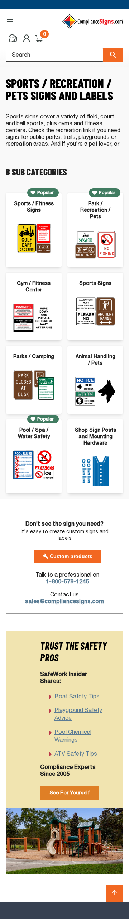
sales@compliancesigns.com (64, 601)
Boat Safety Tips (77, 696)
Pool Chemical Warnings (72, 736)
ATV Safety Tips (75, 754)
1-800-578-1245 (67, 581)
